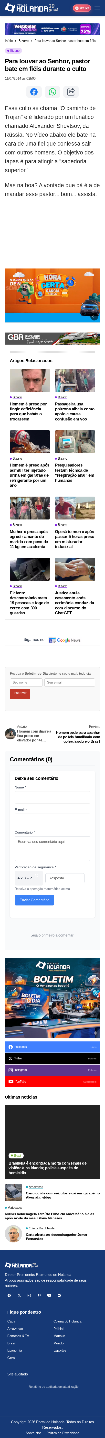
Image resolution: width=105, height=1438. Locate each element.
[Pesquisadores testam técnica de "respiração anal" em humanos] (75, 441)
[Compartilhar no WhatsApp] (52, 92)
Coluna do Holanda (67, 1321)
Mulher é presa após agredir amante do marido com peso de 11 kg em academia (29, 539)
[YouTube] (49, 1295)
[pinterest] (39, 1295)
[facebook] (9, 1295)
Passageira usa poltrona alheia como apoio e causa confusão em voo (74, 411)
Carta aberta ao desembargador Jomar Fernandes (56, 1237)
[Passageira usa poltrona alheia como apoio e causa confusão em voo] (75, 380)
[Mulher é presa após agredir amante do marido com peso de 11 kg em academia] (30, 508)
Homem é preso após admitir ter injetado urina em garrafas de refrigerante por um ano (29, 475)
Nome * (20, 787)
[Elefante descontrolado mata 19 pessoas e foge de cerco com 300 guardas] (30, 569)
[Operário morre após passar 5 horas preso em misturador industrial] (75, 508)
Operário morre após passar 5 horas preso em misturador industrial (74, 539)
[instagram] (29, 1295)
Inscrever (20, 693)
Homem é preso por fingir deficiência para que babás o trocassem (28, 411)
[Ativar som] (94, 316)
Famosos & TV (18, 1336)
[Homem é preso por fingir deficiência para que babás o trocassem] (30, 380)
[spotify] (59, 1295)
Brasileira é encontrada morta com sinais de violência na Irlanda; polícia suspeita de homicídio (47, 1168)
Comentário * (25, 832)
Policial (58, 1329)
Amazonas (15, 1329)
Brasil (11, 1343)
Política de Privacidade (62, 1433)
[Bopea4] (31, 8)
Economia (14, 1350)
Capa (11, 1321)
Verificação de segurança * (35, 867)
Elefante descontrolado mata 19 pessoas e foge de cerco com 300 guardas (29, 603)
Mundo (58, 1343)
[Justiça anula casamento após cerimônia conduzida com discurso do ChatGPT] (75, 569)
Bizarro (24, 41)
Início (9, 41)
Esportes (59, 1350)
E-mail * (21, 810)
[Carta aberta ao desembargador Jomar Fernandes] (13, 1233)
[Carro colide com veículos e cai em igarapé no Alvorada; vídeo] (13, 1192)
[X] (19, 1295)
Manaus (59, 1336)
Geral (11, 1358)
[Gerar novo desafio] (36, 878)
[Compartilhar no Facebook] (34, 92)
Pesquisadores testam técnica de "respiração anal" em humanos (74, 473)
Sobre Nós (33, 1433)
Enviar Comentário (34, 900)
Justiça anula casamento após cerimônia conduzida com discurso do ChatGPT (74, 603)
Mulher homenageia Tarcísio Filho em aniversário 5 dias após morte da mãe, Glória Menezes (49, 1216)
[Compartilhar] (71, 92)
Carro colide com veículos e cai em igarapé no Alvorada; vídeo (63, 1195)
